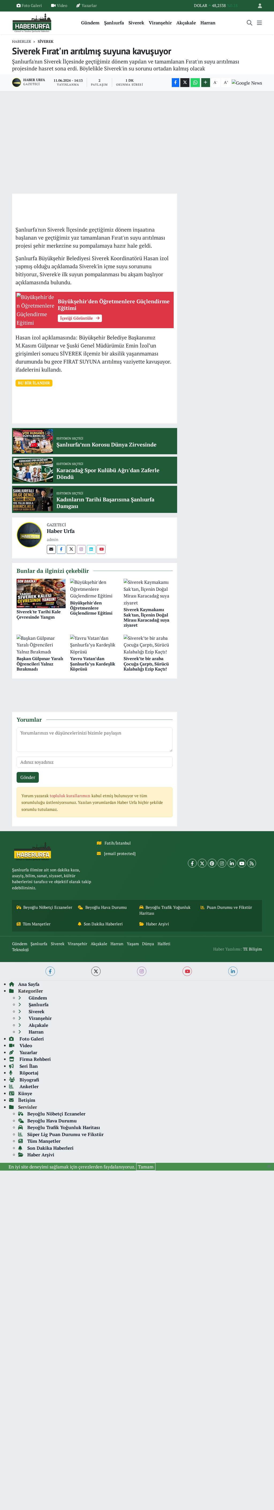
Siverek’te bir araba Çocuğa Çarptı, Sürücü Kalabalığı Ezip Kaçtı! (146, 664)
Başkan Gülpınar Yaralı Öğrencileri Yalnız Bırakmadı (40, 664)
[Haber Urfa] (29, 534)
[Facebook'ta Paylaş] (175, 82)
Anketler (28, 1086)
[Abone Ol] (247, 82)
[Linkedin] (91, 549)
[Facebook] (61, 549)
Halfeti (164, 943)
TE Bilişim (252, 949)
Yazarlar (89, 5)
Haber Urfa (61, 531)
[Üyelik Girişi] (257, 6)
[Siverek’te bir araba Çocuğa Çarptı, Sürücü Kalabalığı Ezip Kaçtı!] (148, 644)
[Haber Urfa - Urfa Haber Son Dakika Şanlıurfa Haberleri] (32, 22)
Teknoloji (20, 949)
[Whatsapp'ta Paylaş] (195, 82)
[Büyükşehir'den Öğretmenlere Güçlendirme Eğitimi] (94, 588)
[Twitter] (71, 549)
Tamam (146, 1167)
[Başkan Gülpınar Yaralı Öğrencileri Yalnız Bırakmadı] (41, 644)
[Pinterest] (212, 863)
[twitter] (96, 971)
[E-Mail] (51, 549)
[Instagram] (81, 549)
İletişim (26, 1100)
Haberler (21, 41)
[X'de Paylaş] (184, 82)
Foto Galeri (32, 5)
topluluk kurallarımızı (71, 795)
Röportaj (28, 1073)
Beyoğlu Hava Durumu (106, 907)
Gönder (27, 777)
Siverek (136, 23)
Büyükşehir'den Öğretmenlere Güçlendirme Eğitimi (91, 608)
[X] (202, 863)
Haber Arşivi (157, 923)
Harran (207, 23)
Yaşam (133, 943)
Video (62, 5)
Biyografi (28, 1080)
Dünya (148, 943)
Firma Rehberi (34, 1059)
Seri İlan (28, 1066)
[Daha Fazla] (205, 82)
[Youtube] (101, 549)
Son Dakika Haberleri (103, 923)
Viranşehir (160, 23)
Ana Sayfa (28, 984)
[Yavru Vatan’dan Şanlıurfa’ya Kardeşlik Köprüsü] (94, 644)
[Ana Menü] (259, 22)
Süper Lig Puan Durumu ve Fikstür (65, 1134)
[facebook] (50, 971)
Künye (25, 1093)
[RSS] (251, 863)
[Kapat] (270, 1166)
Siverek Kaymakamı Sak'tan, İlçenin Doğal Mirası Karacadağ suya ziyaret (146, 617)
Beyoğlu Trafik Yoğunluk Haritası (165, 910)
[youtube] (187, 971)
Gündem (90, 23)
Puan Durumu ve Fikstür (229, 907)
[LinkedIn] (231, 863)
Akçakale (186, 23)
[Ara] (250, 22)
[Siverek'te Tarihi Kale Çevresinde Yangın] (41, 593)
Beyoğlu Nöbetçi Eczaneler (47, 907)
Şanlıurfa (114, 23)
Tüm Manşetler (37, 923)
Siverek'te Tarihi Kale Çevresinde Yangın (39, 614)
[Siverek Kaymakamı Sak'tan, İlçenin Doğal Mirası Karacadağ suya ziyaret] (148, 592)
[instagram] (141, 971)
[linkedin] (233, 971)
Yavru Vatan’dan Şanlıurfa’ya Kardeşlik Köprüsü (92, 664)
